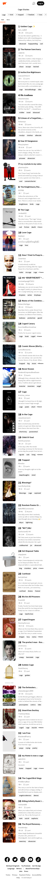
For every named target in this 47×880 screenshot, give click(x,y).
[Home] (17, 3)
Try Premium (25, 866)
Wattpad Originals (13, 866)
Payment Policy (24, 875)
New (8, 20)
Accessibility (36, 875)
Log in (40, 3)
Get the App (36, 866)
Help (18, 878)
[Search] (33, 3)
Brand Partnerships (33, 869)
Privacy (14, 875)
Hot (2, 20)
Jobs (20, 871)
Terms (8, 875)
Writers (19, 869)
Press (26, 871)
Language (11, 869)
